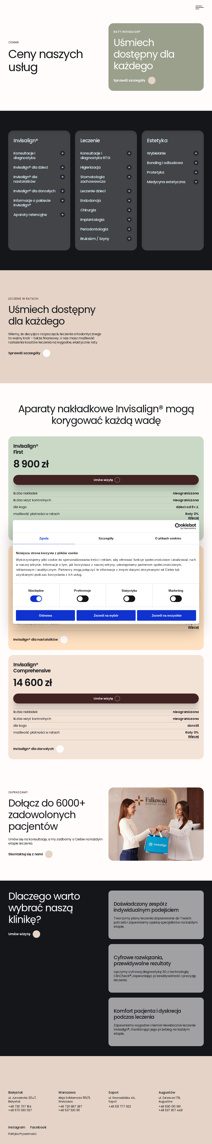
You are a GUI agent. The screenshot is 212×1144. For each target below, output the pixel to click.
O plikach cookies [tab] (168, 538)
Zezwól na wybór (106, 615)
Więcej (193, 518)
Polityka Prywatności (22, 1134)
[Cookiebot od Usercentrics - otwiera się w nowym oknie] (178, 526)
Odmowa (45, 615)
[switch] (83, 598)
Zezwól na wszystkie (167, 615)
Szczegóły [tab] (106, 538)
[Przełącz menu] (199, 7)
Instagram (16, 1127)
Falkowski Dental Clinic (22, 7)
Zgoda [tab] (44, 538)
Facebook (38, 1127)
